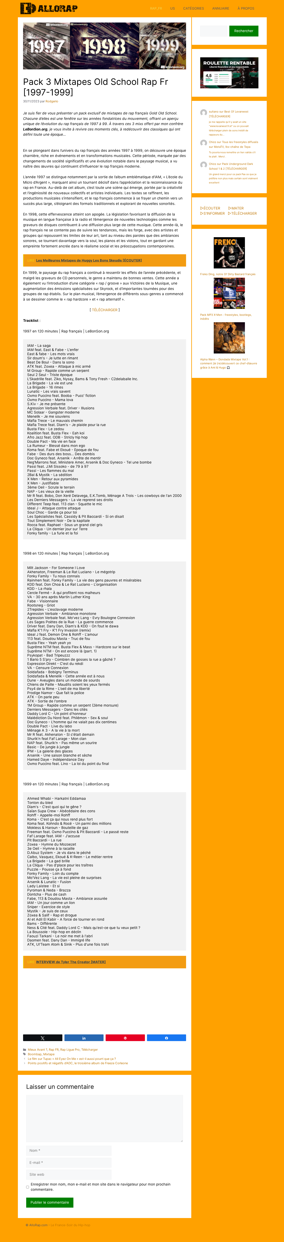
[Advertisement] (104, 1001)
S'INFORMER (214, 213)
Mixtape (48, 1054)
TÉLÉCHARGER (104, 310)
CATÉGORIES (193, 8)
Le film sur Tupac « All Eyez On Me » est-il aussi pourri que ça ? (72, 1058)
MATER (238, 208)
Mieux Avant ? (37, 1049)
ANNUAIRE (220, 8)
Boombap (35, 1054)
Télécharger (89, 1049)
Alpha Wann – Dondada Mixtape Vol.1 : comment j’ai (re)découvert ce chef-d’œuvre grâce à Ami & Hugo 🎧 (228, 363)
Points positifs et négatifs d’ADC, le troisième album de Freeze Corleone (78, 1063)
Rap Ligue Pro (70, 1049)
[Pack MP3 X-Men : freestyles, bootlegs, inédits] (229, 294)
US (172, 8)
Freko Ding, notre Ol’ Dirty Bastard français (228, 274)
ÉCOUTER (212, 208)
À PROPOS (246, 8)
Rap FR (54, 1049)
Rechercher (243, 31)
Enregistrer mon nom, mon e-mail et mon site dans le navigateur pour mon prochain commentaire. (100, 1187)
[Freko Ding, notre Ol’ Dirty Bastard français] (229, 253)
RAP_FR (156, 8)
